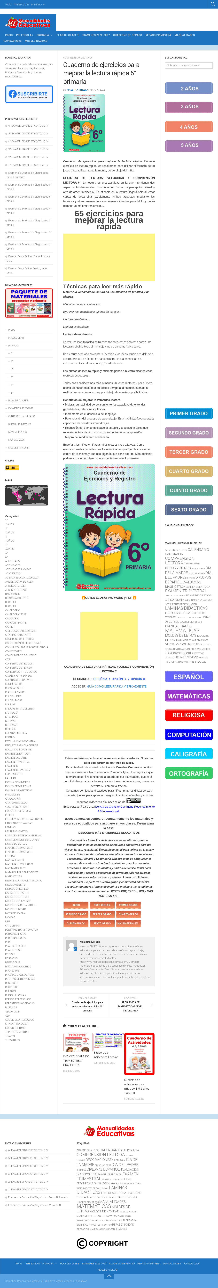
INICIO (8, 4)
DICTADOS (11, 712)
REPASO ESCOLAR (15, 995)
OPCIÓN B (119, 679)
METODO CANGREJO (17, 888)
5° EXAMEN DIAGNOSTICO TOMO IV (28, 133)
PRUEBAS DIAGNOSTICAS (19, 974)
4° (12, 377)
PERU (8, 942)
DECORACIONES (14, 688)
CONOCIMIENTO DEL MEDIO (20, 655)
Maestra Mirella (77, 89)
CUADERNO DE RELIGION (19, 663)
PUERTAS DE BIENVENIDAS (20, 978)
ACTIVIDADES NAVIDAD (18, 569)
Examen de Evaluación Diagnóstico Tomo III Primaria (38, 1197)
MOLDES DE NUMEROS (18, 901)
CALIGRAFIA (12, 618)
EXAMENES (11, 766)
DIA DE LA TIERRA (197, 573)
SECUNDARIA (12, 1011)
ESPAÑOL (10, 737)
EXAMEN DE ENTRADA (17, 753)
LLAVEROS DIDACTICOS (18, 851)
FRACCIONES (12, 794)
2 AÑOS (9, 524)
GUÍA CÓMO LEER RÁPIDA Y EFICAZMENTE (116, 686)
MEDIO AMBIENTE (15, 884)
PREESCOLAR (21, 4)
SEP (7, 1015)
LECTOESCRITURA (177, 613)
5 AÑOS (9, 549)
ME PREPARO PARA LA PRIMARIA (23, 880)
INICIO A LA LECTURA (201, 600)
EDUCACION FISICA (16, 733)
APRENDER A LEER (15, 585)
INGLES (9, 815)
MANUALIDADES (185, 35)
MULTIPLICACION (175, 644)
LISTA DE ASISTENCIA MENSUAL (23, 835)
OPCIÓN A (100, 679)
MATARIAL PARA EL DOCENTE (21, 872)
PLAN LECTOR (13, 950)
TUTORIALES (12, 1040)
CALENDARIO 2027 (15, 614)
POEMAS (10, 954)
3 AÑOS (9, 532)
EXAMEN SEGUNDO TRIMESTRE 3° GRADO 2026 (76, 1061)
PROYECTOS (12, 970)
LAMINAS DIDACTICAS (186, 608)
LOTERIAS (11, 856)
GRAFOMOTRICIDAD (16, 802)
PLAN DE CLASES (67, 35)
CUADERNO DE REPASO (127, 35)
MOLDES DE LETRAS (17, 897)
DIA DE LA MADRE (15, 692)
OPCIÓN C (138, 679)
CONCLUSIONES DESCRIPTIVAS (23, 643)
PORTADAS (11, 958)
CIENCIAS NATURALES (17, 634)
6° (12, 392)
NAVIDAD (10, 917)
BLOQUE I (10, 602)
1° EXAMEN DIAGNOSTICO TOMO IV (28, 165)
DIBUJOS (10, 704)
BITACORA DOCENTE (16, 598)
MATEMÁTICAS (13, 876)
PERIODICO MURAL (15, 933)
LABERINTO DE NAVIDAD (19, 823)
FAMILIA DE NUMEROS (17, 782)
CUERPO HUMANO (192, 564)
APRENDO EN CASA (16, 589)
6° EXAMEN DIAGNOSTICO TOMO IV (28, 125)
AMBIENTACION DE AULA (19, 581)
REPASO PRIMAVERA (158, 35)
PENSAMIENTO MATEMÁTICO (21, 929)
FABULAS (10, 778)
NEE (7, 921)
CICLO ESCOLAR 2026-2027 (20, 630)
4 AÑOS (9, 540)
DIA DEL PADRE (13, 700)
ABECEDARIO (12, 561)
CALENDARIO (12, 610)
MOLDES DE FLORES (17, 892)
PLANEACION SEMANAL (178, 653)
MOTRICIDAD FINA (15, 913)
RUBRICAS (11, 1007)
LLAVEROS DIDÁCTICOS (18, 847)
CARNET (10, 626)
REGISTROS (12, 987)
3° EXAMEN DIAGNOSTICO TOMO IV (28, 149)
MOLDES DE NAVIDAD (104, 1211)
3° (12, 369)
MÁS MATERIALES (15, 868)
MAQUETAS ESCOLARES (19, 864)
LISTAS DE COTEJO (16, 843)
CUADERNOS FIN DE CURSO (21, 671)
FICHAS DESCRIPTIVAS (18, 786)
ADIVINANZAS (13, 573)
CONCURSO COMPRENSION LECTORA (26, 647)
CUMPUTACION (13, 684)
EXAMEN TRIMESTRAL (17, 761)
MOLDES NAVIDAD (36, 40)
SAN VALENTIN (186, 662)
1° (12, 353)
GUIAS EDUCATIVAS (16, 806)
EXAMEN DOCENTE (16, 757)
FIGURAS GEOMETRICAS (19, 790)
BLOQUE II (10, 606)
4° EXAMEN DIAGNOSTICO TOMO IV (28, 141)
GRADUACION (13, 798)
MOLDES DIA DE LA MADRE (20, 905)
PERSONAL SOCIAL (16, 937)
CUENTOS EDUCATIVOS (18, 680)
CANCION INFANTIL (16, 622)
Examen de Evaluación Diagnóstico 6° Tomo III (34, 1205)
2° (12, 361)
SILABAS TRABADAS (16, 1023)
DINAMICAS (11, 716)
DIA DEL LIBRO (13, 696)
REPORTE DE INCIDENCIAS (20, 1003)
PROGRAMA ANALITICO (18, 966)
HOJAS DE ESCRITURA (18, 811)
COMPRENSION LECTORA (77, 57)
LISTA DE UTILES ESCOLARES (22, 839)
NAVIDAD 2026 (12, 40)
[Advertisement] (109, 257)
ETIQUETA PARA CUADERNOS (21, 745)
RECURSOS (11, 983)
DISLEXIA (10, 729)
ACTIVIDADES (13, 565)
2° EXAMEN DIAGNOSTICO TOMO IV (28, 157)
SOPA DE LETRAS (15, 1028)
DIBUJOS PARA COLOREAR (20, 708)
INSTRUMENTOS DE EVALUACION (24, 819)
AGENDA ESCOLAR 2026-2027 (22, 577)
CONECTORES (13, 651)
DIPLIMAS (10, 720)
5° (12, 384)
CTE (7, 659)
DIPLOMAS (11, 725)
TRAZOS (10, 1036)
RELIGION (10, 991)
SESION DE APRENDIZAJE (19, 1019)
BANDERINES (12, 594)
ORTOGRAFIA (12, 925)
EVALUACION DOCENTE (18, 749)
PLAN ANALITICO (202, 649)
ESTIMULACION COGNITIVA (20, 741)
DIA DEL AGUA (198, 568)
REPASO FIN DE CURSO (18, 999)
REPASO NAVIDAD (187, 657)
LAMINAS (10, 827)
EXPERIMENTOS (14, 774)
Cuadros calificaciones (18, 675)
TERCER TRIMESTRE (16, 1032)
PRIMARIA (36, 4)
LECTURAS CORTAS (16, 831)
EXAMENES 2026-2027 (96, 35)
